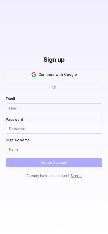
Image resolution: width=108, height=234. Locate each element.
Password (14, 119)
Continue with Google (57, 74)
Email (10, 99)
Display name (18, 140)
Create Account (54, 162)
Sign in (76, 175)
